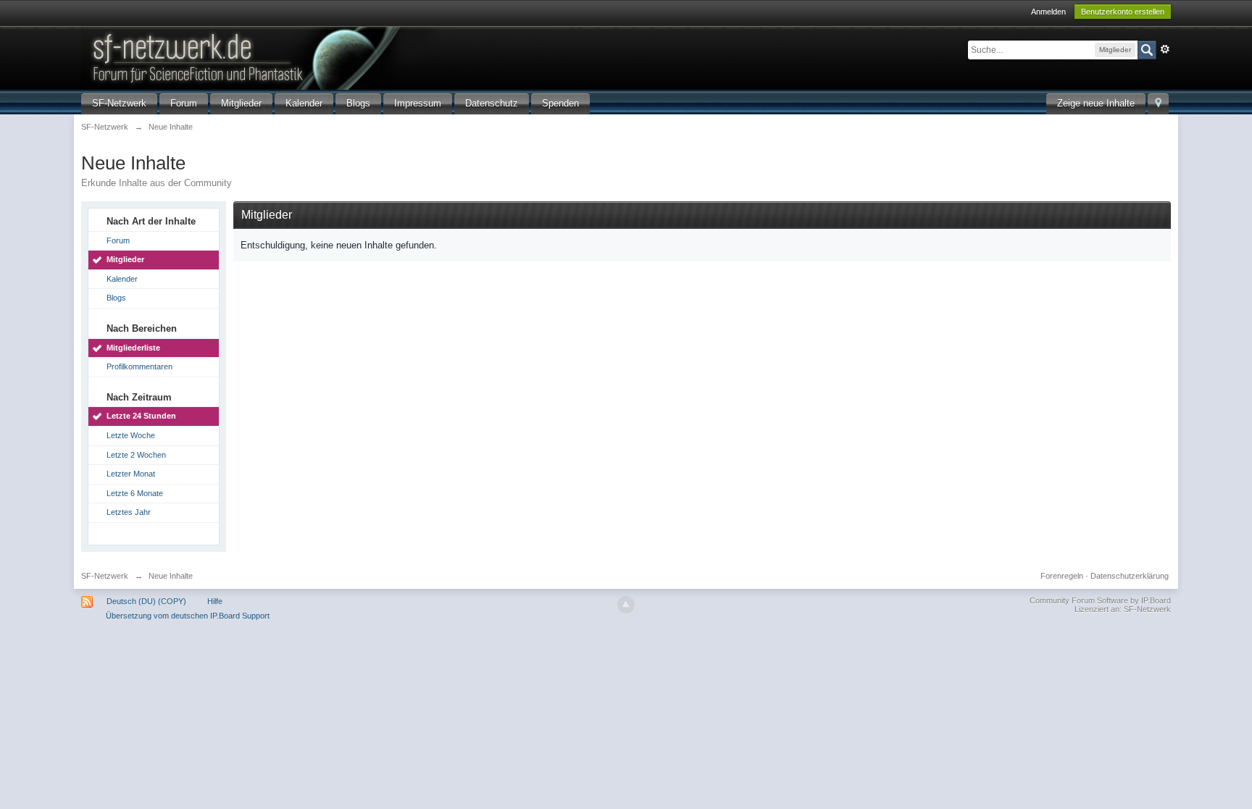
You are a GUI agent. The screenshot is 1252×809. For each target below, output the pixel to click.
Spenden (560, 103)
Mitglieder (241, 103)
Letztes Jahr (129, 512)
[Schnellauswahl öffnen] (1158, 103)
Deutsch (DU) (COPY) (146, 601)
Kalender (303, 103)
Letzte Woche (131, 435)
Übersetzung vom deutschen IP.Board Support (188, 615)
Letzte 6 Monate (135, 493)
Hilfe (214, 601)
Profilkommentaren (139, 366)
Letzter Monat (131, 473)
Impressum (417, 103)
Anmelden (1048, 11)
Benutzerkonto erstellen (1122, 11)
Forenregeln (1061, 575)
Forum (183, 103)
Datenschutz (491, 103)
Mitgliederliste (133, 347)
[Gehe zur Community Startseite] (326, 56)
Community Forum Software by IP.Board (1100, 600)
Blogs (358, 103)
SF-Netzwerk (119, 103)
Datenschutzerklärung (1129, 575)
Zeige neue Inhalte (1096, 103)
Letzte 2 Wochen (136, 454)
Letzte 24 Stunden (141, 415)
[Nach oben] (626, 604)
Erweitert (1165, 49)
